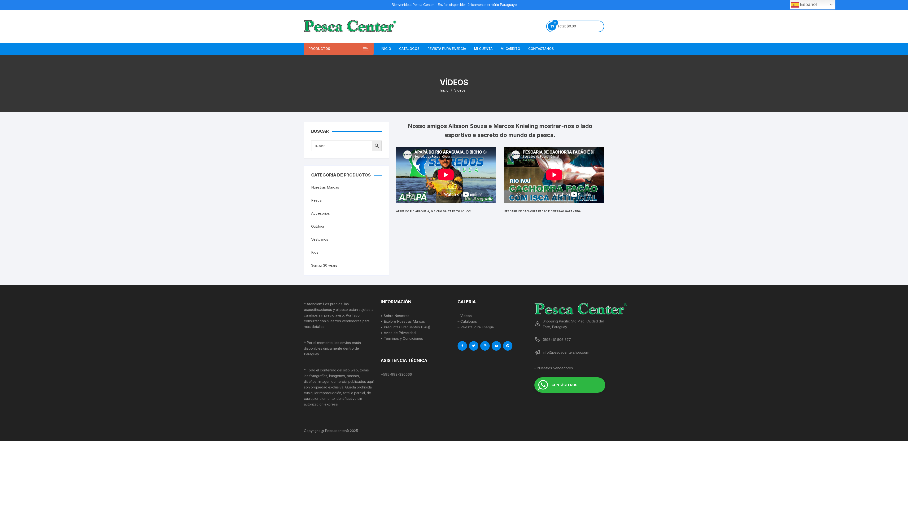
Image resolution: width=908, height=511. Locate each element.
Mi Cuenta (483, 49)
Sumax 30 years (324, 265)
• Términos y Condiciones (402, 338)
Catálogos (409, 49)
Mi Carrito (510, 49)
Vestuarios (319, 239)
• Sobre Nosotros (395, 315)
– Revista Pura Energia (476, 327)
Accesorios (320, 213)
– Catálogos (467, 321)
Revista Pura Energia (447, 49)
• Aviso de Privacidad (398, 332)
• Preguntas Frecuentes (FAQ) (405, 327)
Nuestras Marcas (325, 187)
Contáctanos (541, 49)
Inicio (386, 49)
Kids (314, 252)
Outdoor (317, 226)
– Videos (465, 315)
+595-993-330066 (396, 374)
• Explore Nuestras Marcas (403, 321)
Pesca (316, 200)
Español (808, 4)
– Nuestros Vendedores (553, 368)
